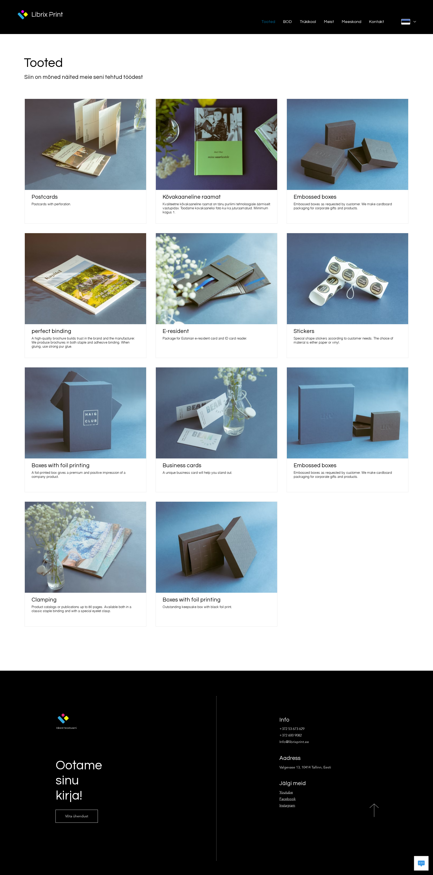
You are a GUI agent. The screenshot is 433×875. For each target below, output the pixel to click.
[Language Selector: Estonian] (408, 22)
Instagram (287, 805)
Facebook (287, 799)
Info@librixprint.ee (294, 742)
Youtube (286, 792)
